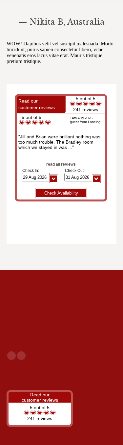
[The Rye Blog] (61, 372)
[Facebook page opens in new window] (11, 355)
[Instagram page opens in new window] (21, 355)
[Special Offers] (61, 375)
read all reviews (61, 164)
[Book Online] (61, 378)
